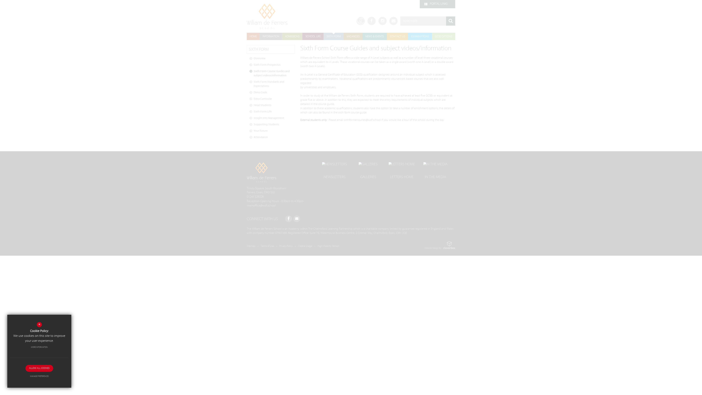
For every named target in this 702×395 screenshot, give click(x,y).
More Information (39, 347)
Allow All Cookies (39, 368)
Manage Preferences (39, 376)
